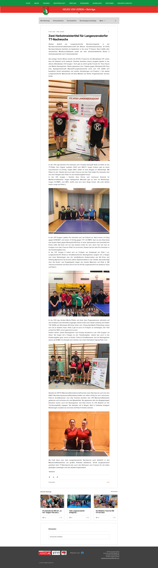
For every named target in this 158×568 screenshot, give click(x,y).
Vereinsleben (71, 21)
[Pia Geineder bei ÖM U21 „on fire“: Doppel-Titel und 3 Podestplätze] (52, 501)
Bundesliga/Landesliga (88, 21)
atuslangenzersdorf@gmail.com (110, 558)
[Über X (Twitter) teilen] (53, 477)
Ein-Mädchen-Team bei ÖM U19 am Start (105, 511)
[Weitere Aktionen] (108, 32)
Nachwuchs (52, 471)
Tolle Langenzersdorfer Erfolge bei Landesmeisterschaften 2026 (79, 511)
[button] (36, 3)
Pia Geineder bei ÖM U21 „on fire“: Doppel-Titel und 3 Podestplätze (52, 511)
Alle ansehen (114, 491)
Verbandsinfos (58, 21)
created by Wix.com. (48, 562)
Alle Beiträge (45, 21)
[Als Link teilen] (57, 477)
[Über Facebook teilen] (49, 477)
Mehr (101, 21)
